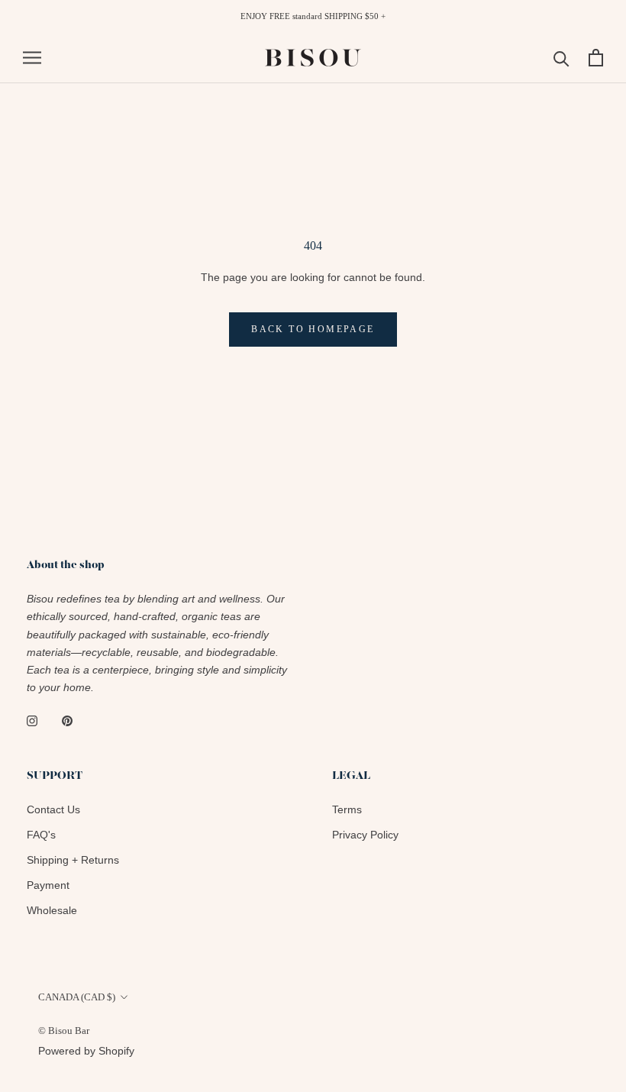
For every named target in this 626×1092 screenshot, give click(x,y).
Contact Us (53, 809)
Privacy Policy (365, 835)
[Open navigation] (32, 57)
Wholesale (52, 910)
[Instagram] (32, 720)
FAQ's (41, 835)
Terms (347, 809)
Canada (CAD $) (76, 997)
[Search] (561, 58)
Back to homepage (312, 329)
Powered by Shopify (86, 1051)
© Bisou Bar (63, 1030)
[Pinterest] (67, 720)
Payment (48, 885)
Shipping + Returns (73, 860)
